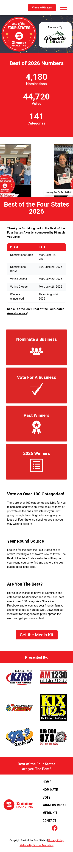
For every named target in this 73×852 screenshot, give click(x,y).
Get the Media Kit (36, 634)
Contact (49, 821)
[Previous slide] (6, 170)
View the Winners (42, 7)
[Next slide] (67, 170)
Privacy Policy (56, 840)
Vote (46, 797)
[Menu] (63, 8)
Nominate (50, 790)
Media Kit (50, 813)
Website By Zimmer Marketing (37, 845)
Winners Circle (55, 805)
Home (47, 782)
